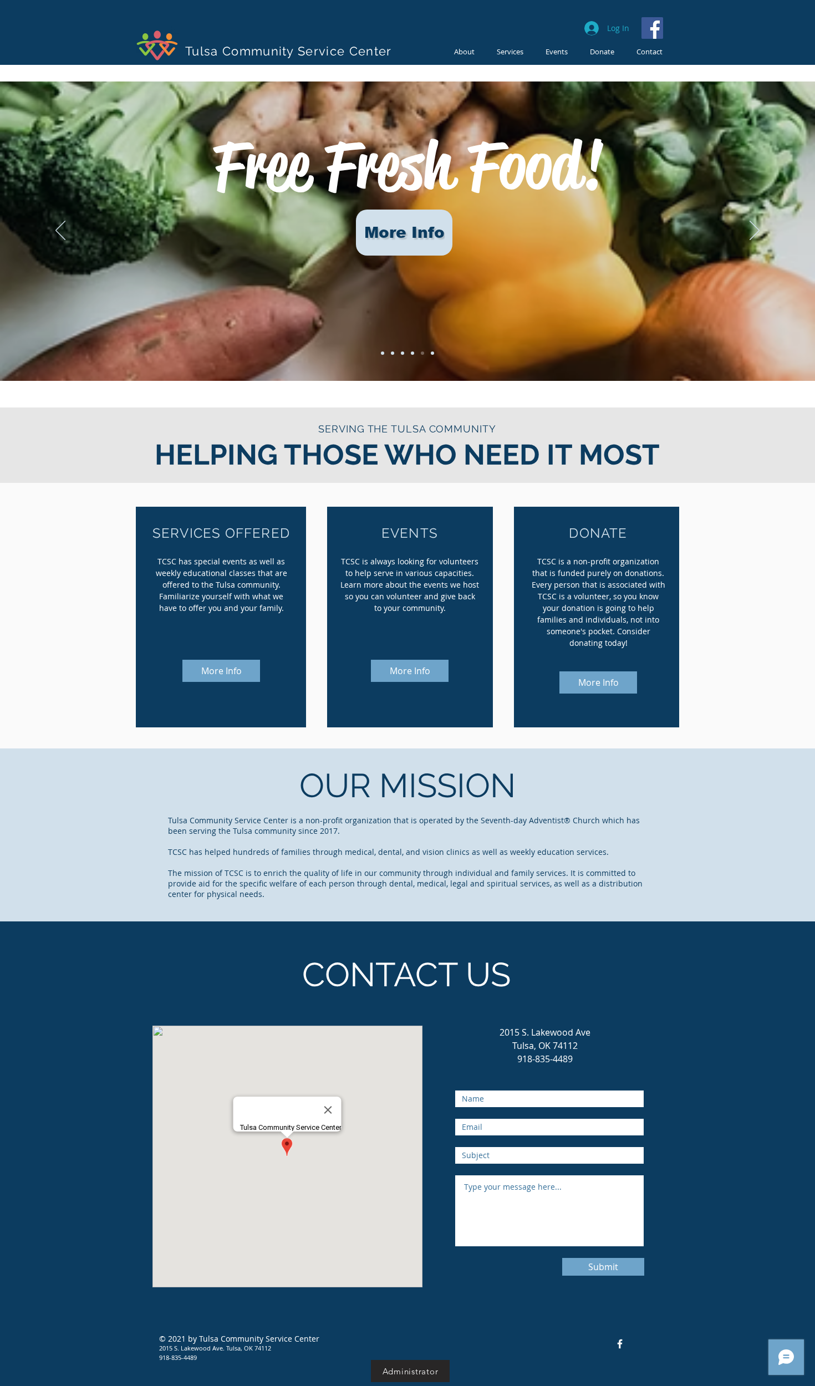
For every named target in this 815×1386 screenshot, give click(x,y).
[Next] (755, 231)
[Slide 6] (432, 353)
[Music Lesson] (402, 353)
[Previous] (60, 231)
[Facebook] (652, 28)
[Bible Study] (382, 353)
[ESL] (392, 353)
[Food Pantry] (422, 353)
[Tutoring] (412, 353)
